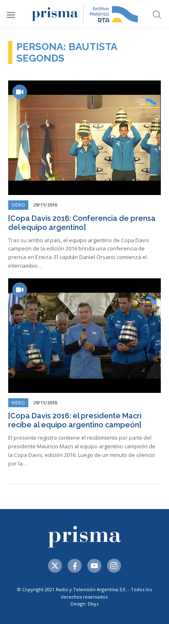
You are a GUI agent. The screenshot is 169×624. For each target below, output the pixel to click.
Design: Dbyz (85, 604)
